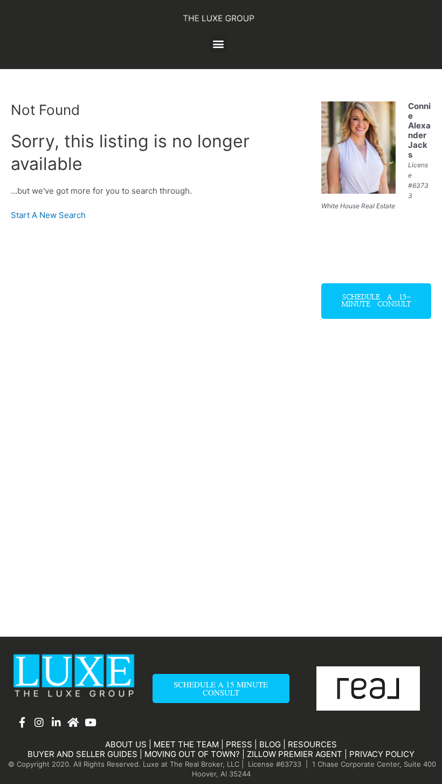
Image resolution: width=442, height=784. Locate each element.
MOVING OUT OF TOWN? (192, 754)
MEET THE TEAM (186, 744)
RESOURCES (312, 744)
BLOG (270, 744)
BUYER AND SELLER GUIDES (82, 754)
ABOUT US (126, 744)
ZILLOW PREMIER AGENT (294, 754)
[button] (218, 44)
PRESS (239, 744)
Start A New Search (48, 215)
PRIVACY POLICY (382, 754)
